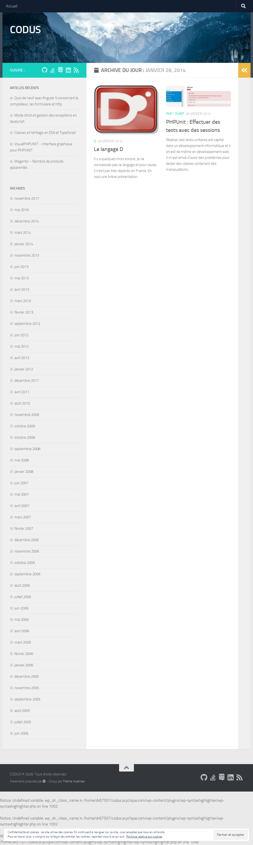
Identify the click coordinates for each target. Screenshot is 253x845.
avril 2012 (21, 358)
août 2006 (22, 585)
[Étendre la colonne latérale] (244, 70)
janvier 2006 (23, 665)
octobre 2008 (24, 437)
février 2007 (23, 528)
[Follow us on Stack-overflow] (52, 70)
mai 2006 (21, 619)
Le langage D (108, 149)
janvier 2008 (23, 471)
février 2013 (23, 312)
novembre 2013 (26, 255)
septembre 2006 (27, 574)
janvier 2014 (23, 244)
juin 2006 (21, 608)
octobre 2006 (24, 562)
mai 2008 (21, 460)
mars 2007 (22, 517)
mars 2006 (22, 642)
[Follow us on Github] (44, 70)
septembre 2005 (27, 699)
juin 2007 (21, 483)
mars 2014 (22, 232)
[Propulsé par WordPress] (44, 781)
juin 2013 (21, 267)
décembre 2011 (26, 380)
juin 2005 (21, 733)
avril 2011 (21, 392)
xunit (179, 114)
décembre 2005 (26, 676)
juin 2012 (21, 335)
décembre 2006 (26, 540)
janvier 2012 (23, 369)
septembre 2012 (27, 323)
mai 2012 (21, 346)
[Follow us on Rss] (76, 70)
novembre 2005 (26, 688)
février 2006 (23, 654)
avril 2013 (21, 289)
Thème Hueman (74, 781)
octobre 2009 (24, 426)
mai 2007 (21, 494)
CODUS (25, 30)
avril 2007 (21, 506)
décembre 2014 (26, 221)
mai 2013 (21, 278)
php (169, 114)
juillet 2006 (22, 597)
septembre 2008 (27, 449)
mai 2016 (21, 210)
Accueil (12, 6)
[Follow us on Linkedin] (68, 70)
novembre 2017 (26, 198)
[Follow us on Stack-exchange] (60, 70)
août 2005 (22, 710)
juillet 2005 (22, 722)
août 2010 (22, 403)
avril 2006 (21, 631)
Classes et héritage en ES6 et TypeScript (45, 132)
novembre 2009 (26, 414)
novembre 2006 (26, 551)
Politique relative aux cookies (144, 836)
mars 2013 (22, 301)
